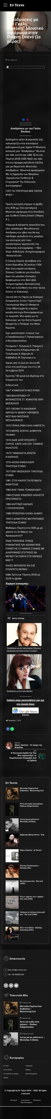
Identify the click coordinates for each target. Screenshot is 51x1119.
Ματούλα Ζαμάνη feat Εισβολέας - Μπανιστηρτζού (32, 789)
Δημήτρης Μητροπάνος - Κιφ (32, 835)
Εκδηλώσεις (37, 1100)
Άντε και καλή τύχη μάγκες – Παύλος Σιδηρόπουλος (29, 1024)
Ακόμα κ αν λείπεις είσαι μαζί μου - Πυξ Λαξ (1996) (32, 913)
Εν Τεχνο (17, 5)
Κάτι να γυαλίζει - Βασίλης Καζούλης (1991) (31, 929)
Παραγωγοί (29, 1066)
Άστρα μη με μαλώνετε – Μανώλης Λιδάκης (32, 1038)
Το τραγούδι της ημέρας (11, 1074)
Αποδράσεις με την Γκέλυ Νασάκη (19, 691)
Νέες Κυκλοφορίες (31, 1074)
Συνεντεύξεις (8, 1069)
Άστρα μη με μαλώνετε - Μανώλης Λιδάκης (30, 820)
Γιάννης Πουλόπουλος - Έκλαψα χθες (29, 867)
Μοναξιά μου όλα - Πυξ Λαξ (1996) (31, 882)
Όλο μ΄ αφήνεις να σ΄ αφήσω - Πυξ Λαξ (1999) (32, 898)
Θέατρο (6, 1077)
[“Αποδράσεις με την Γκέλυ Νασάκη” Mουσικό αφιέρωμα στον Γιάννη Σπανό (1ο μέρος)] (24, 635)
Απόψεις (28, 1069)
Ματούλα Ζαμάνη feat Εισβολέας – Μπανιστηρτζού (31, 1009)
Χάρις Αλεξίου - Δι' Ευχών (31, 850)
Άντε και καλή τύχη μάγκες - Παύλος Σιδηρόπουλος (32, 805)
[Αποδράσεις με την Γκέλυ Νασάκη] (24, 672)
